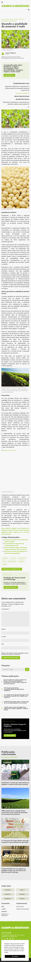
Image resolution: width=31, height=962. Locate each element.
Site (2, 644)
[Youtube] (10, 939)
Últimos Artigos (9, 19)
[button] (2, 2)
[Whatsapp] (2, 939)
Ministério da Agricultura (4, 914)
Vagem (4, 564)
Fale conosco (20, 906)
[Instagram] (5, 939)
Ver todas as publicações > (9, 757)
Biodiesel (5, 558)
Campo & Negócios (10, 53)
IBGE (2, 906)
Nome (3, 629)
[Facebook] (7, 939)
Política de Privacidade (22, 909)
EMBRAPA (4, 911)
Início (2, 19)
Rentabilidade (12, 561)
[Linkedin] (13, 939)
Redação (7, 54)
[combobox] (12, 669)
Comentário (5, 609)
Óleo (4, 561)
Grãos (16, 19)
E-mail (3, 636)
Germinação (22, 558)
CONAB (3, 909)
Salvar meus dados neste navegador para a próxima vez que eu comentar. (14, 653)
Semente (21, 561)
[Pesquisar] (27, 669)
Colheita (13, 558)
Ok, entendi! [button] (15, 956)
